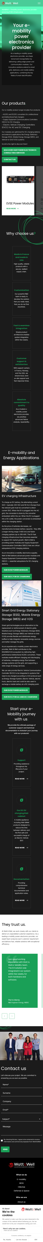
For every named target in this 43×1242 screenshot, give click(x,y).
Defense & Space (21, 1190)
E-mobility (21, 1179)
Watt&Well (5, 9)
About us (21, 1202)
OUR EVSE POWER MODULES (16, 570)
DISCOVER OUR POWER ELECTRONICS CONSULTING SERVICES (20, 151)
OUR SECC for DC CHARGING (17, 576)
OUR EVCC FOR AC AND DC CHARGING (20, 697)
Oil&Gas (21, 1187)
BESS (21, 1183)
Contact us (10, 159)
